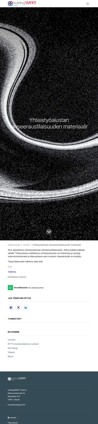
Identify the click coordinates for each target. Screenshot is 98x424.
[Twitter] (18, 307)
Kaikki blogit (14, 245)
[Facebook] (11, 307)
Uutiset (26, 245)
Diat (10, 266)
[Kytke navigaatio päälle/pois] (87, 3)
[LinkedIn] (26, 307)
